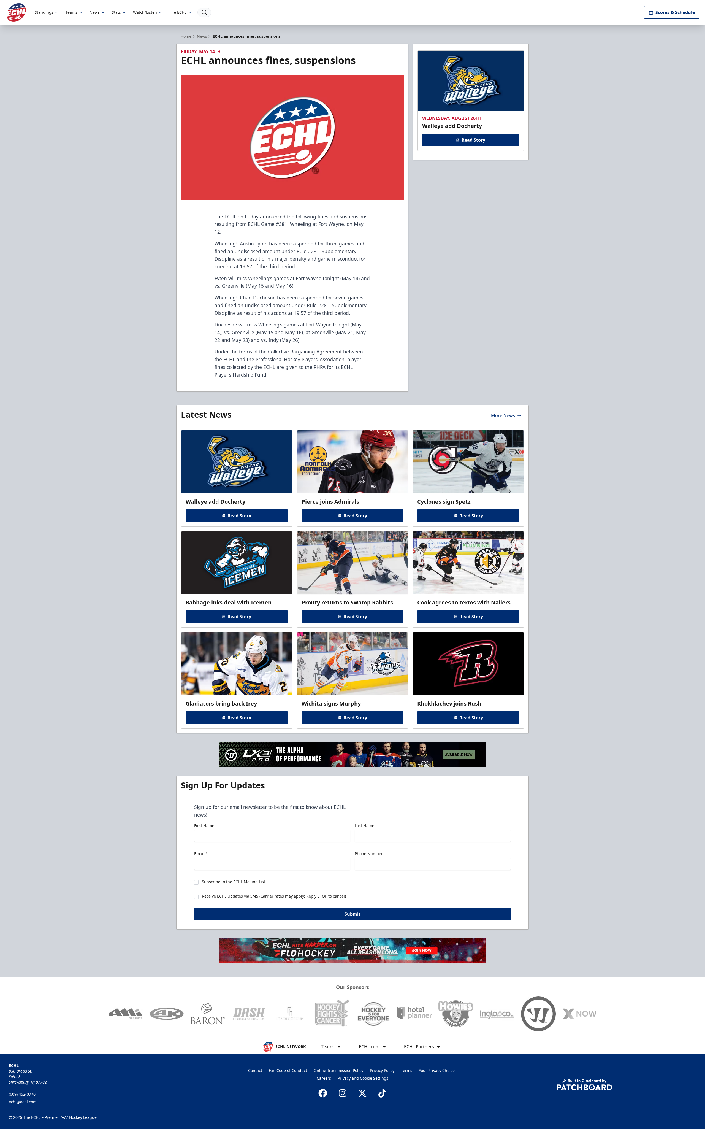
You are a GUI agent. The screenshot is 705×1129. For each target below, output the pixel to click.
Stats (116, 12)
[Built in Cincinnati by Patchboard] (584, 1084)
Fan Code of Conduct (288, 1070)
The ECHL (177, 12)
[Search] (204, 12)
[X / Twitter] (362, 1093)
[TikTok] (382, 1093)
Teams (71, 12)
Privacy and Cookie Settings (363, 1078)
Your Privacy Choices (438, 1070)
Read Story (473, 140)
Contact (255, 1070)
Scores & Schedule (675, 12)
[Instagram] (342, 1093)
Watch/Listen (145, 12)
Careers (324, 1078)
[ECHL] (16, 12)
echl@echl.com (23, 1101)
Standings (44, 12)
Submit (352, 914)
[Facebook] (322, 1093)
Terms (406, 1070)
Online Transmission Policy (338, 1070)
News (95, 12)
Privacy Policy (382, 1070)
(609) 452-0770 (22, 1094)
